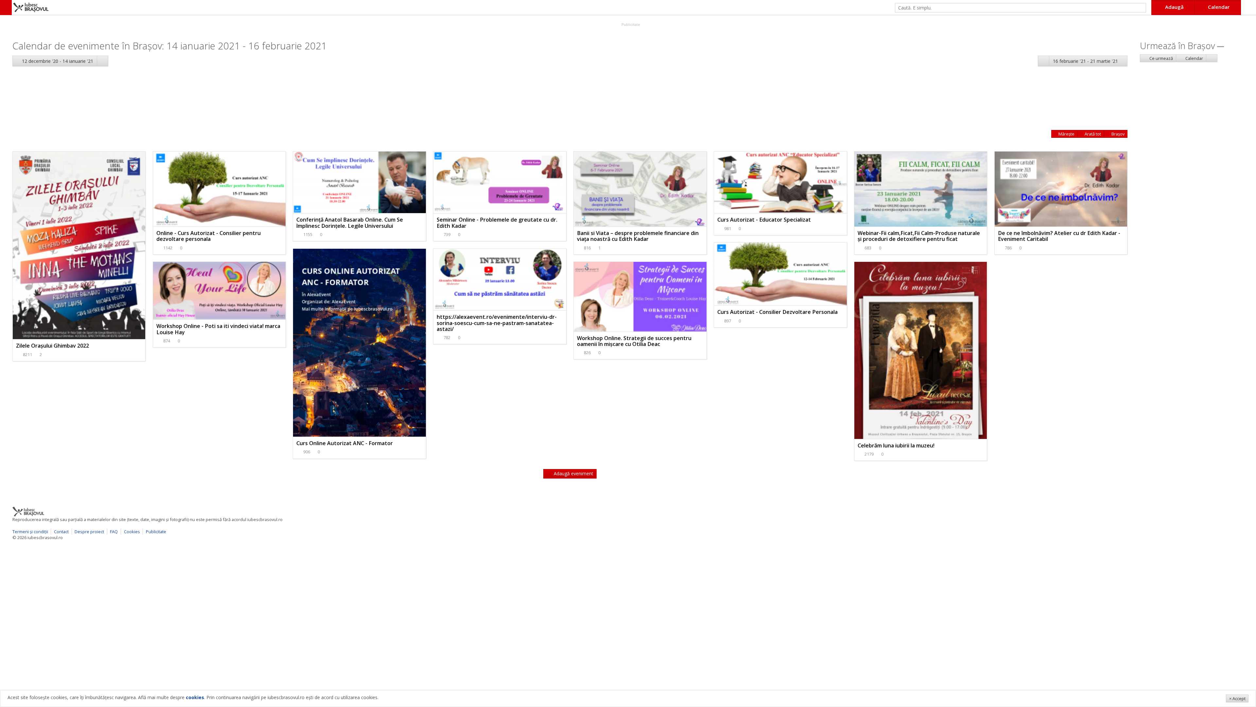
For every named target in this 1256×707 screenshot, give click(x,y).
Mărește (1065, 134)
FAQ (114, 532)
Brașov (1117, 134)
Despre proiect (89, 532)
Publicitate (630, 24)
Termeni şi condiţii (30, 532)
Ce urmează (1160, 58)
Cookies (132, 532)
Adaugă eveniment (572, 473)
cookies (195, 697)
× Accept (1237, 698)
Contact (61, 532)
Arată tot (1092, 134)
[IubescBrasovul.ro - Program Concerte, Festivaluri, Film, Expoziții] (6, 7)
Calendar (1193, 58)
